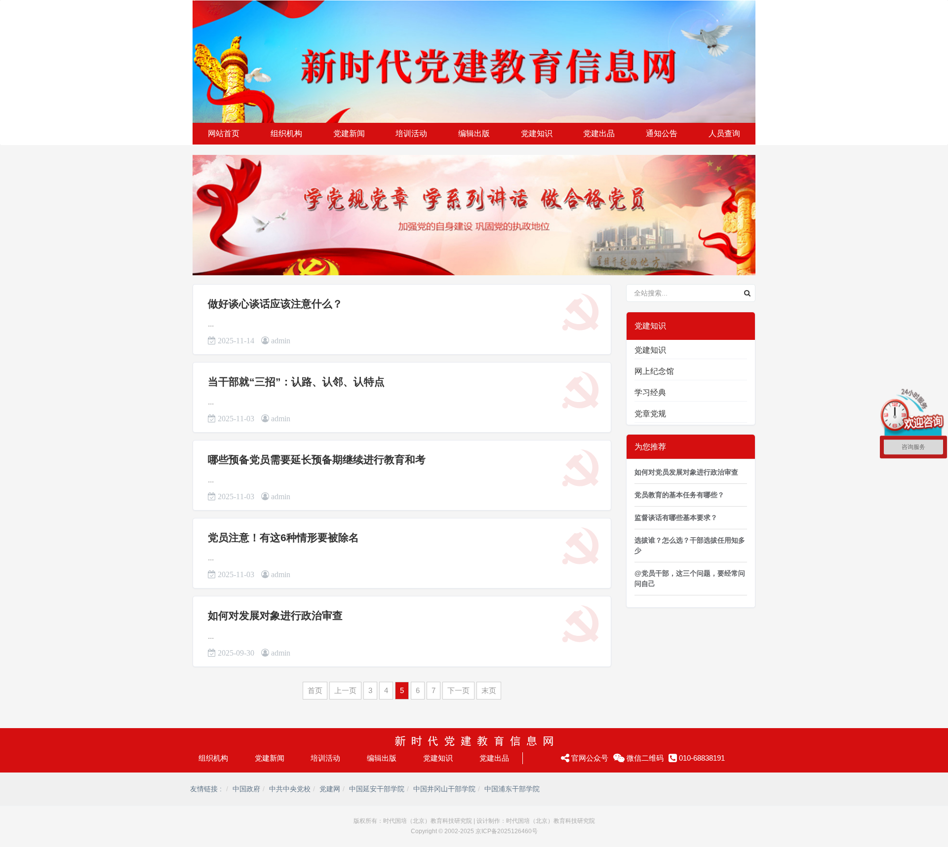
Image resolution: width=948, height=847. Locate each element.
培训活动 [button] (411, 133)
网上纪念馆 (654, 371)
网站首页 (223, 133)
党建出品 (494, 758)
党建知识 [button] (537, 133)
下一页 (458, 690)
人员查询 (724, 133)
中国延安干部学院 (376, 789)
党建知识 (650, 350)
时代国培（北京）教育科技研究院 (427, 820)
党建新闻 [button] (349, 133)
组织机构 (213, 758)
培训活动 (325, 758)
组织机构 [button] (286, 133)
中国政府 (246, 789)
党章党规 (650, 413)
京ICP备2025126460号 (506, 831)
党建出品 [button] (599, 133)
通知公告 (661, 133)
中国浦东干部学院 (512, 789)
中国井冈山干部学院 (444, 789)
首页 (315, 690)
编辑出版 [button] (474, 133)
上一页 (345, 690)
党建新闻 (269, 758)
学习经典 (650, 392)
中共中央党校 (290, 789)
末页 (488, 690)
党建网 (329, 789)
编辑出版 (381, 758)
